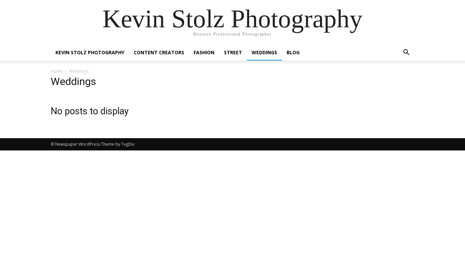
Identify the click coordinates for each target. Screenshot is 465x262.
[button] (406, 53)
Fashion (204, 52)
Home (57, 71)
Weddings (264, 52)
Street (233, 52)
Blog (293, 52)
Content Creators (159, 52)
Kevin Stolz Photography (89, 52)
